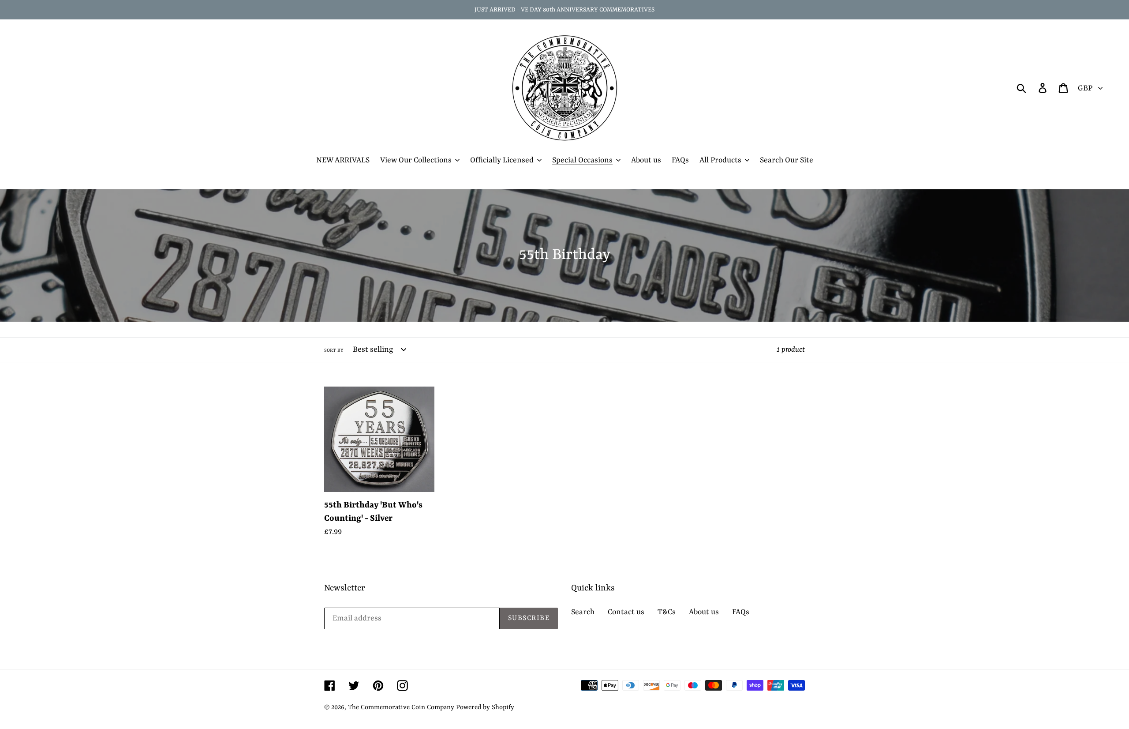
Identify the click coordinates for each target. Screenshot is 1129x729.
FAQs (740, 612)
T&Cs (667, 612)
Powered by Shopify (485, 707)
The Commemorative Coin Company (401, 707)
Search (582, 612)
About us (704, 612)
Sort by (333, 350)
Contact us (626, 612)
